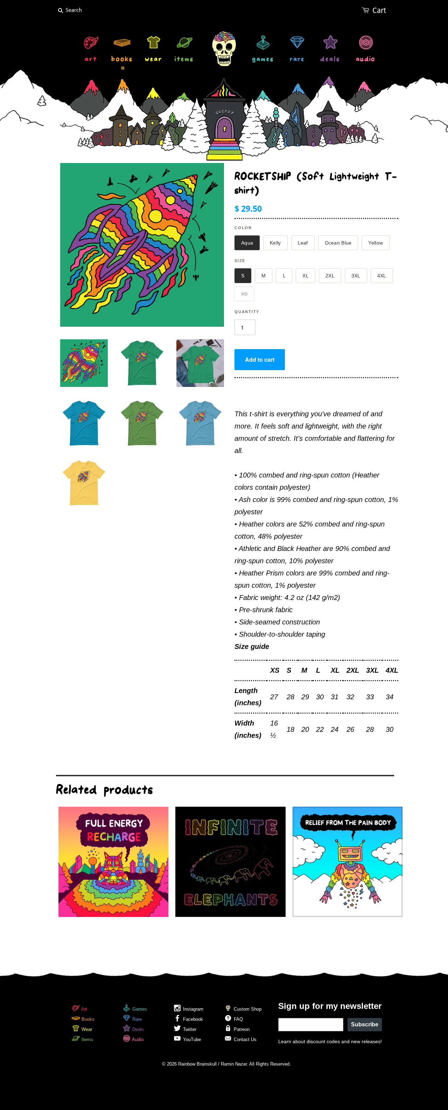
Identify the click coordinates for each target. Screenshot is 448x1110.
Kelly (275, 243)
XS (244, 294)
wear (153, 60)
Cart (379, 10)
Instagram (192, 1009)
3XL (355, 275)
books (122, 60)
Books (87, 1019)
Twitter (189, 1029)
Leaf (303, 243)
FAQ (237, 1019)
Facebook (192, 1019)
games (263, 60)
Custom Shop (246, 1009)
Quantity (246, 312)
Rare (136, 1019)
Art (83, 1009)
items (184, 60)
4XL (381, 275)
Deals (137, 1029)
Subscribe (364, 1024)
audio (365, 60)
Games (139, 1009)
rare (297, 60)
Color (243, 228)
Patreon (241, 1029)
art (91, 60)
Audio (137, 1039)
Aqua (247, 243)
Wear (86, 1029)
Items (86, 1039)
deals (330, 60)
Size (239, 261)
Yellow (375, 243)
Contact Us (244, 1039)
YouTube (191, 1039)
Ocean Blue (338, 243)
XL (305, 275)
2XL (330, 275)
